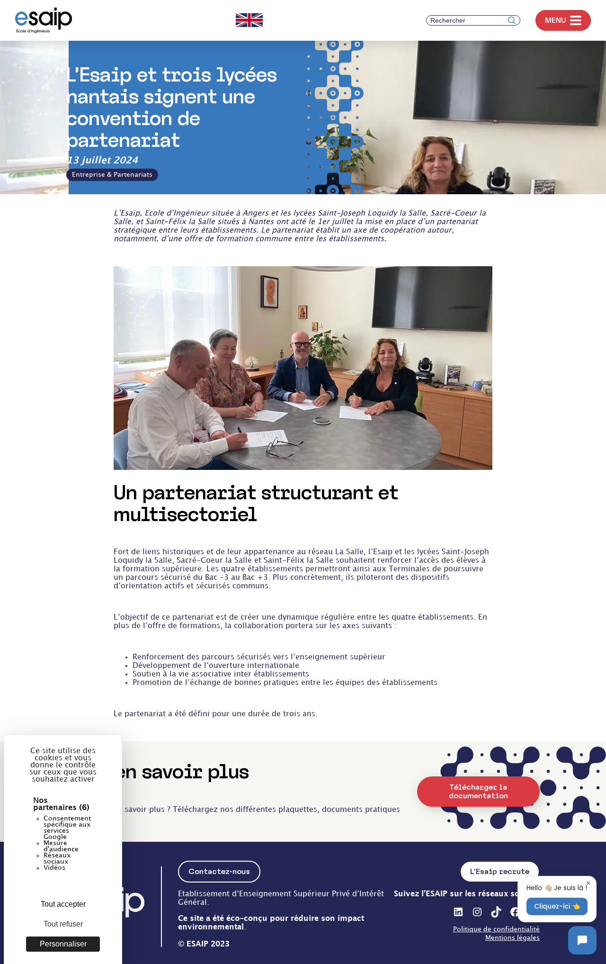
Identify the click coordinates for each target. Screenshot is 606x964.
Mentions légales (512, 938)
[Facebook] (515, 912)
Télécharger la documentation (478, 791)
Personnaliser (63, 944)
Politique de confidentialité (496, 929)
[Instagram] (477, 912)
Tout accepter (63, 904)
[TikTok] (496, 912)
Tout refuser (63, 924)
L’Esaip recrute (499, 871)
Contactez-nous (219, 871)
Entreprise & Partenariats (112, 174)
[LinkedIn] (458, 912)
